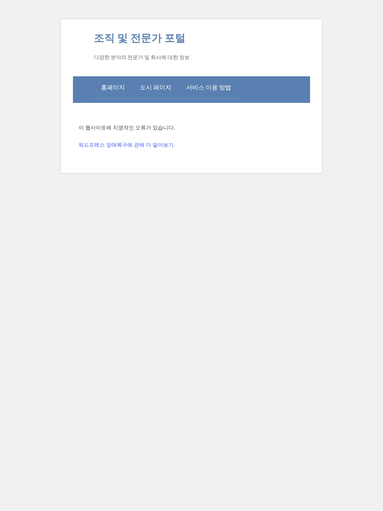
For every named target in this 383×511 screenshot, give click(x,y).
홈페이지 (113, 87)
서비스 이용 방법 (208, 87)
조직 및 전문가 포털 (140, 38)
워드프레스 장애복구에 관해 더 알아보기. (127, 144)
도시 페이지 (155, 87)
